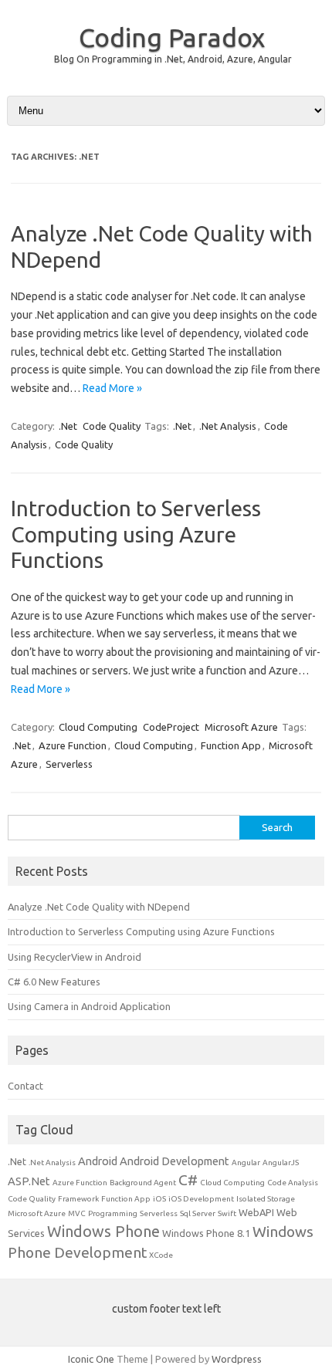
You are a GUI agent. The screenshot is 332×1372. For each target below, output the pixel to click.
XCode (161, 1255)
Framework (78, 1199)
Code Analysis (292, 1182)
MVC (77, 1213)
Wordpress (237, 1358)
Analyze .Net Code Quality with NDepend (99, 906)
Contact (25, 1085)
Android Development (174, 1161)
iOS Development (201, 1199)
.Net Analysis (227, 426)
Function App (231, 745)
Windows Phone (103, 1231)
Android (97, 1161)
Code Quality (112, 426)
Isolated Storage (265, 1199)
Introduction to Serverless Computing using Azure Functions (136, 534)
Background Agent (143, 1182)
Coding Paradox (172, 37)
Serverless (69, 764)
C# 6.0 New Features (54, 981)
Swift (227, 1213)
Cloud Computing (98, 726)
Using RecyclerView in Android (74, 956)
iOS (159, 1199)
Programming (112, 1213)
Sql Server (197, 1213)
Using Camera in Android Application (89, 1006)
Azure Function (73, 745)
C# (188, 1179)
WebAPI (256, 1212)
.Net (68, 426)
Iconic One (91, 1358)
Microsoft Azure (241, 726)
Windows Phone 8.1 (206, 1233)
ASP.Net (29, 1181)
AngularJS (281, 1162)
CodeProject (171, 726)
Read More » (112, 388)
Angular (246, 1162)
